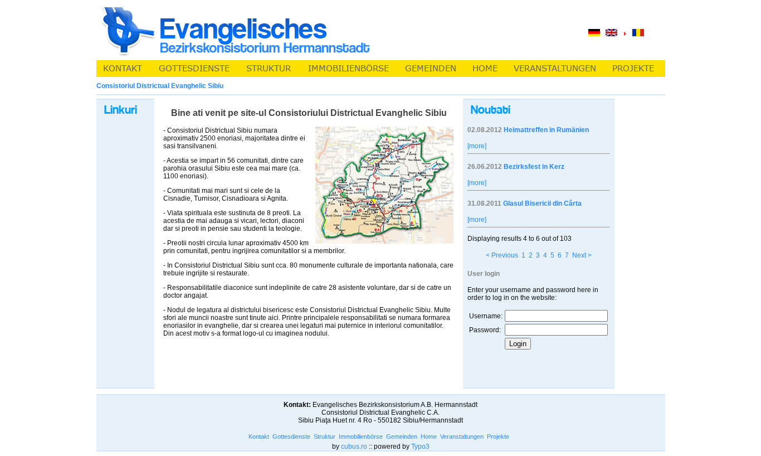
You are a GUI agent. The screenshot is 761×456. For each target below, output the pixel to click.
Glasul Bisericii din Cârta (542, 203)
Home (429, 436)
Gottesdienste (291, 436)
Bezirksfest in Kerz (534, 167)
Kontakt (258, 436)
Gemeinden (401, 436)
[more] (476, 146)
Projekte (498, 436)
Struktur (324, 436)
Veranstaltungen (462, 436)
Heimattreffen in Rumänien (546, 130)
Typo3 (420, 446)
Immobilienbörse (361, 436)
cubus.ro (354, 446)
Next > (582, 255)
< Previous (502, 255)
